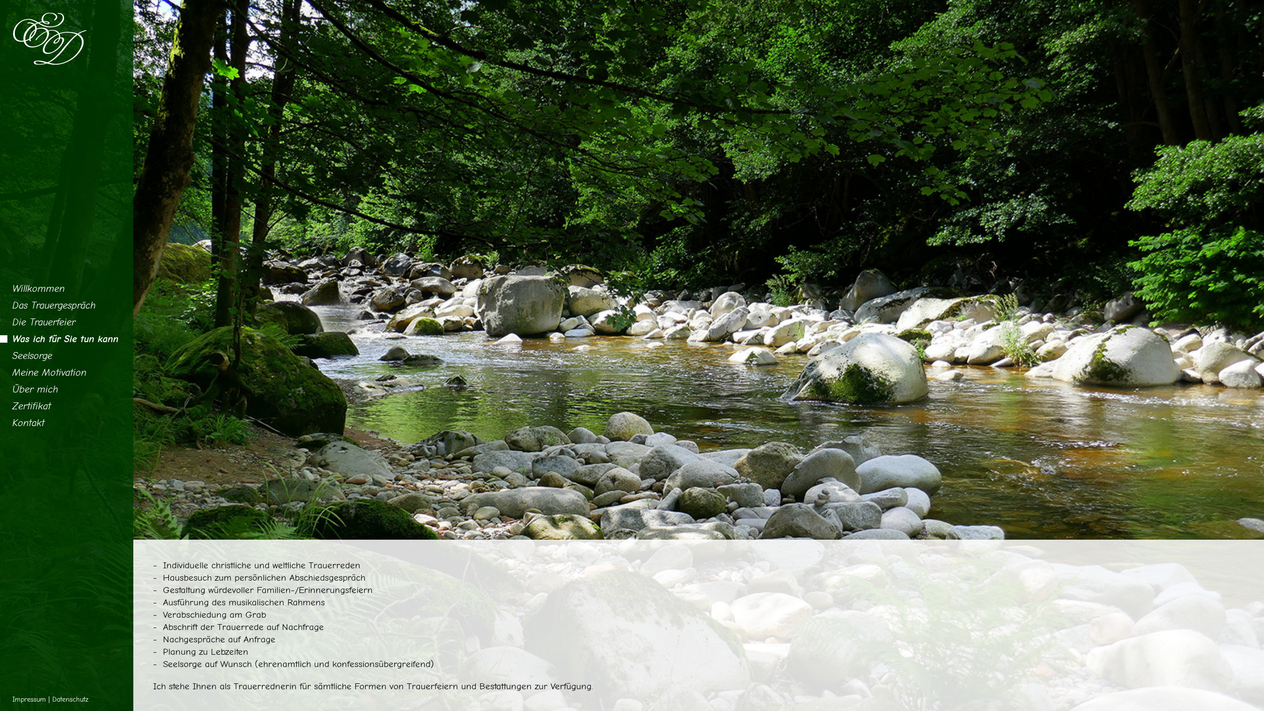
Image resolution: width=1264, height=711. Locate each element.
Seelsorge (32, 355)
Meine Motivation (49, 372)
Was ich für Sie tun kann (65, 339)
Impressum (29, 699)
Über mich (35, 389)
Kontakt (28, 423)
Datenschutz (70, 699)
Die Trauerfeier (44, 322)
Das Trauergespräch (54, 305)
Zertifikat (31, 406)
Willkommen (38, 288)
